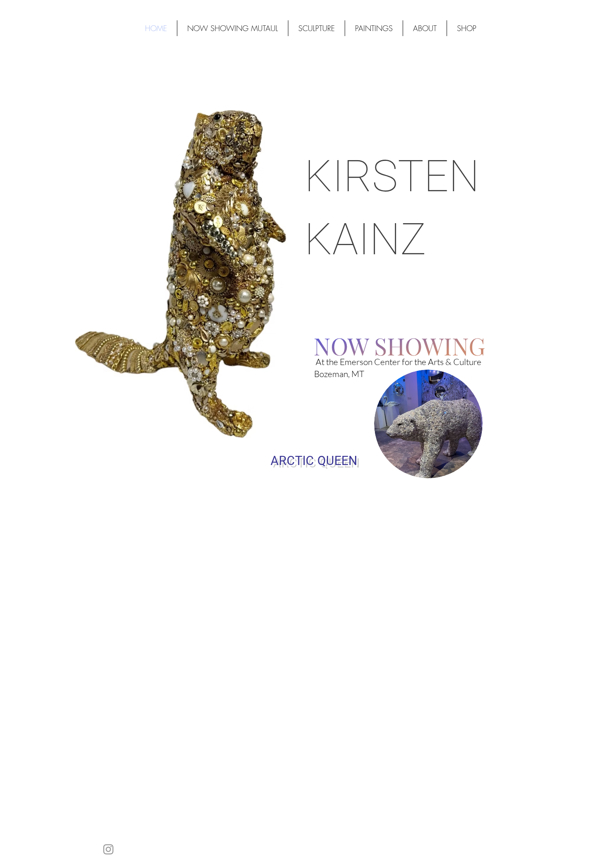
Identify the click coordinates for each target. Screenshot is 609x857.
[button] (466, 28)
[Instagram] (108, 849)
